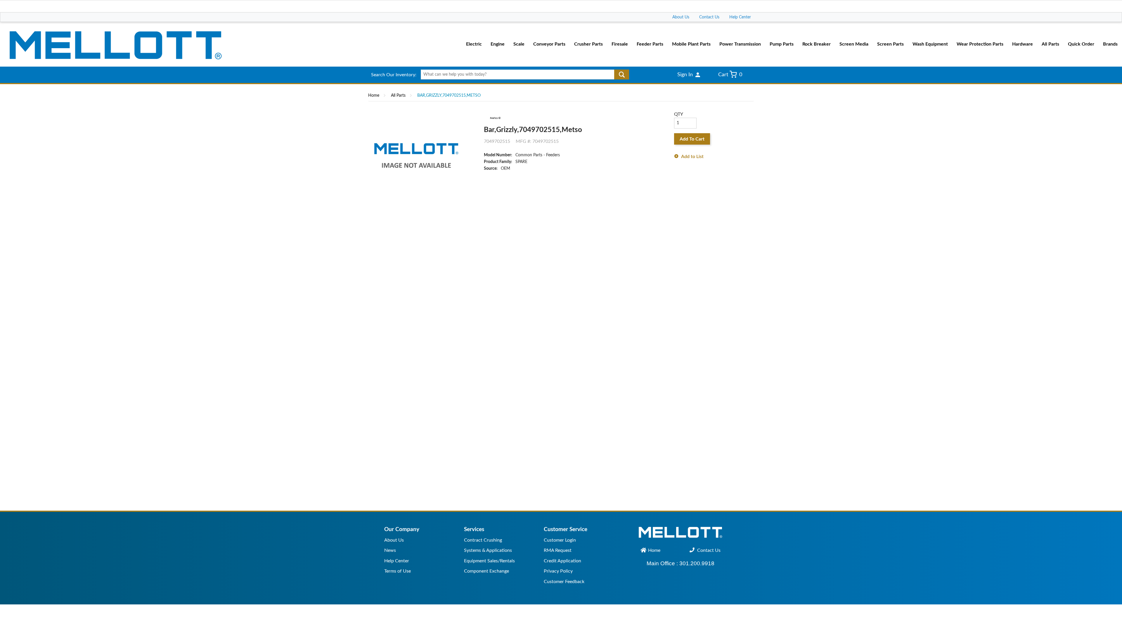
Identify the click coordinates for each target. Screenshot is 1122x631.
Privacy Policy (558, 571)
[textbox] (523, 74)
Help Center (740, 17)
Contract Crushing (483, 540)
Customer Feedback (564, 581)
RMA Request (558, 550)
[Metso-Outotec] (495, 117)
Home (373, 95)
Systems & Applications (488, 550)
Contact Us (709, 17)
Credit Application (562, 561)
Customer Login (560, 540)
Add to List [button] (692, 156)
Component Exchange (486, 571)
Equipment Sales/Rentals (489, 561)
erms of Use (398, 571)
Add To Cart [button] (692, 139)
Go (621, 74)
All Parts (398, 95)
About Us (680, 17)
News (390, 550)
